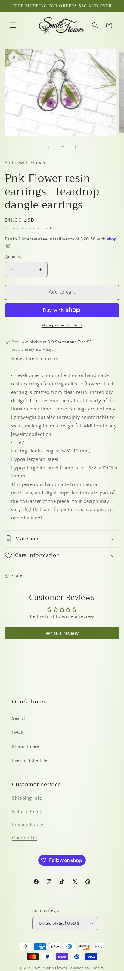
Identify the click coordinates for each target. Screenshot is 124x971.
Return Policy (27, 811)
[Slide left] (48, 147)
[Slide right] (75, 147)
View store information (35, 358)
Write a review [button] (62, 633)
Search (19, 718)
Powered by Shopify (86, 968)
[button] (13, 25)
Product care (25, 746)
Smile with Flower (51, 968)
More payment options (62, 325)
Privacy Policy (27, 824)
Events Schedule (30, 760)
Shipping (12, 228)
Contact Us (24, 838)
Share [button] (17, 575)
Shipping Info (27, 798)
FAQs (17, 732)
